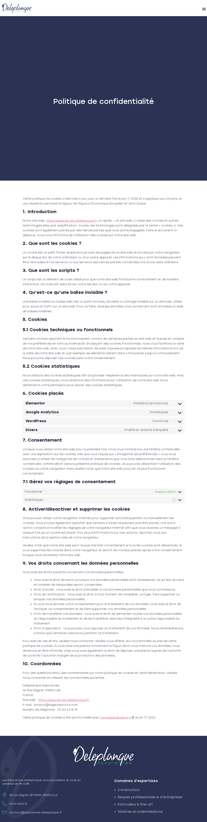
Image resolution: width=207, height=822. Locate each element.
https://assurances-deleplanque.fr (71, 220)
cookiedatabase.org (115, 717)
